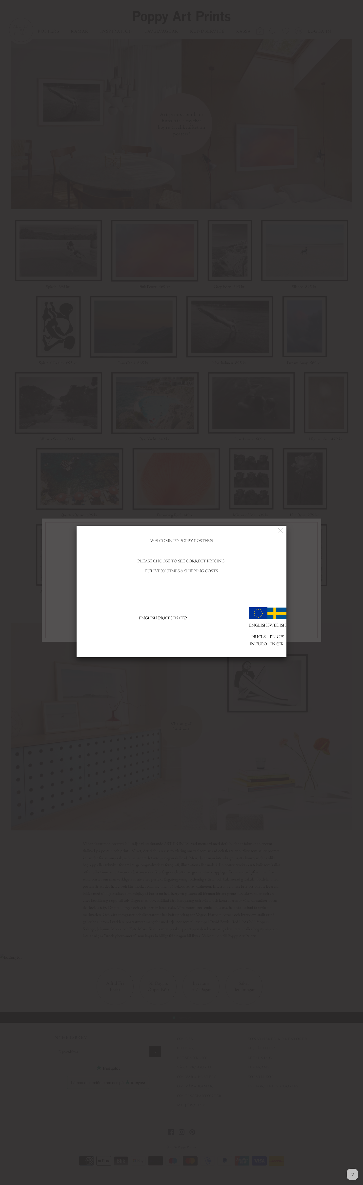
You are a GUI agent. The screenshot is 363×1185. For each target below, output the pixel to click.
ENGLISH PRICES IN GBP (163, 618)
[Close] (281, 531)
